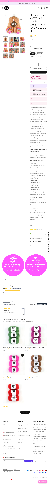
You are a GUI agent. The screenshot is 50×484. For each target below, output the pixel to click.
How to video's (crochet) (22, 431)
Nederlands (39, 53)
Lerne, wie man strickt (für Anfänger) (23, 425)
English (32, 53)
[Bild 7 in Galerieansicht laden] (16, 44)
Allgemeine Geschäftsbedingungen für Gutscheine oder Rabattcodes (9, 447)
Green (37, 184)
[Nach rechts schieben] (27, 281)
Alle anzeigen (25, 412)
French (32, 59)
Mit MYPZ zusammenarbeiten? (24, 450)
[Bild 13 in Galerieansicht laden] (5, 56)
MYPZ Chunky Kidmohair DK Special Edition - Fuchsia (34, 347)
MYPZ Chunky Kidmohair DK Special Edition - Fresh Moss (13, 347)
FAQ (18, 445)
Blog (19, 448)
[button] (2, 8)
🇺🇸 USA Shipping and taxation (9, 435)
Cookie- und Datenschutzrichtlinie (7, 438)
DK (35, 180)
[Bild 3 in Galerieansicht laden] (16, 39)
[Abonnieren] (22, 460)
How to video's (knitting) (23, 428)
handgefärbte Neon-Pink (37, 192)
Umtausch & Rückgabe (7, 427)
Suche (4, 424)
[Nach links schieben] (22, 281)
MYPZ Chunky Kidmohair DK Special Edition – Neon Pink (13, 376)
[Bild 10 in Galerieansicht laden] (11, 50)
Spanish (32, 56)
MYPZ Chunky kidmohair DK (36, 157)
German (39, 56)
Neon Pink (38, 191)
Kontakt (4, 453)
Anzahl (31, 61)
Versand (36, 40)
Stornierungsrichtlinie (43, 477)
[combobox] (17, 480)
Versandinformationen (7, 429)
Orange (37, 187)
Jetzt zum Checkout (38, 72)
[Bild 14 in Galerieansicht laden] (11, 56)
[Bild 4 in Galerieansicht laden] (22, 39)
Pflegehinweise (6, 442)
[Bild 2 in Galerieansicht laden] (11, 39)
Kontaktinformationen (35, 477)
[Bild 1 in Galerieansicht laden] (5, 39)
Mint (37, 180)
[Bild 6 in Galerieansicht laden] (11, 44)
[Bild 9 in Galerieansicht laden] (5, 50)
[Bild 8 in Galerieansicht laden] (22, 44)
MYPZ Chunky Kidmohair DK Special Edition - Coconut (35, 376)
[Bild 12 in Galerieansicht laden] (22, 50)
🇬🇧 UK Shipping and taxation (8, 432)
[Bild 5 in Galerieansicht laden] (5, 44)
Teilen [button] (32, 245)
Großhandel (20, 439)
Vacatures (20, 442)
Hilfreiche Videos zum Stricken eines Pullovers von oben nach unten (24, 435)
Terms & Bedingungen (7, 451)
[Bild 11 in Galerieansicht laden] (16, 50)
